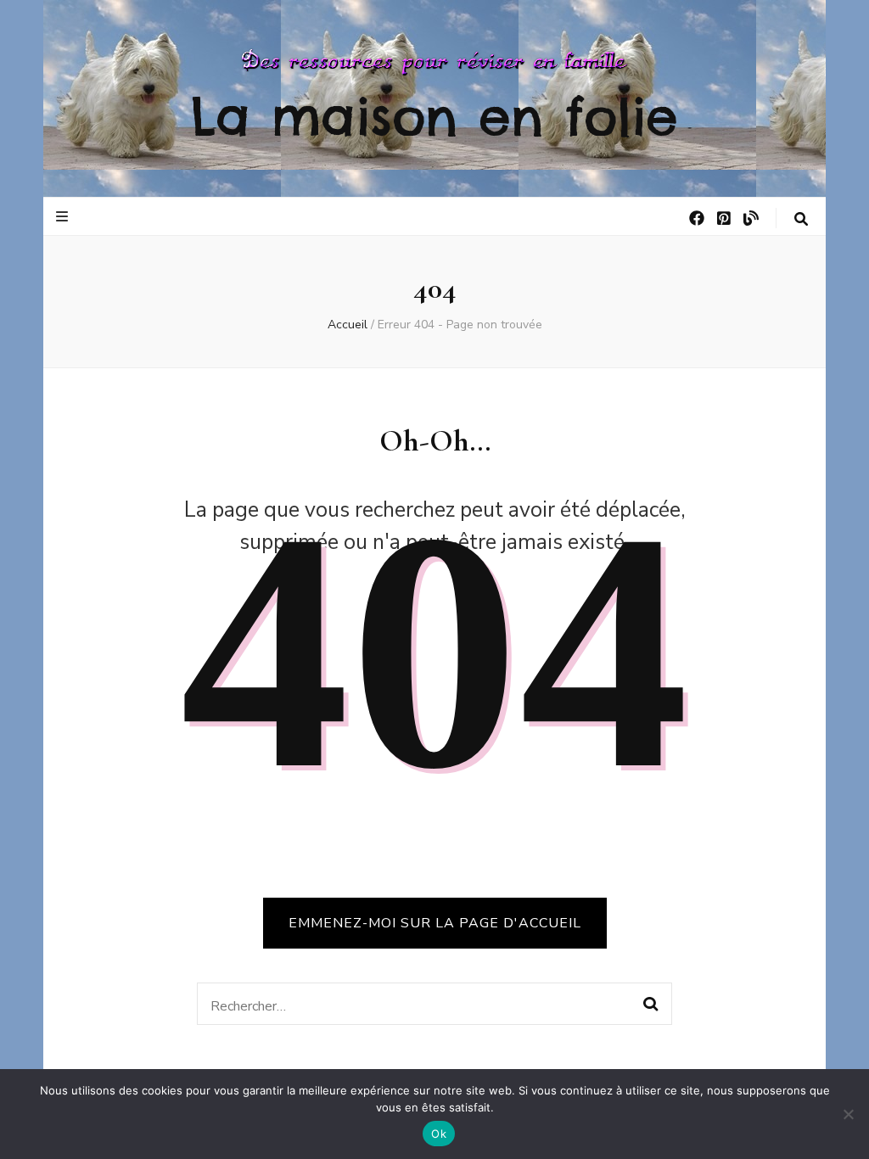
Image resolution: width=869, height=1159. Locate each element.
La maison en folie (434, 116)
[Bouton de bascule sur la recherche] (801, 219)
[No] (847, 1114)
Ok (438, 1133)
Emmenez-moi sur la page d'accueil (435, 923)
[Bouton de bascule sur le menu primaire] (64, 217)
